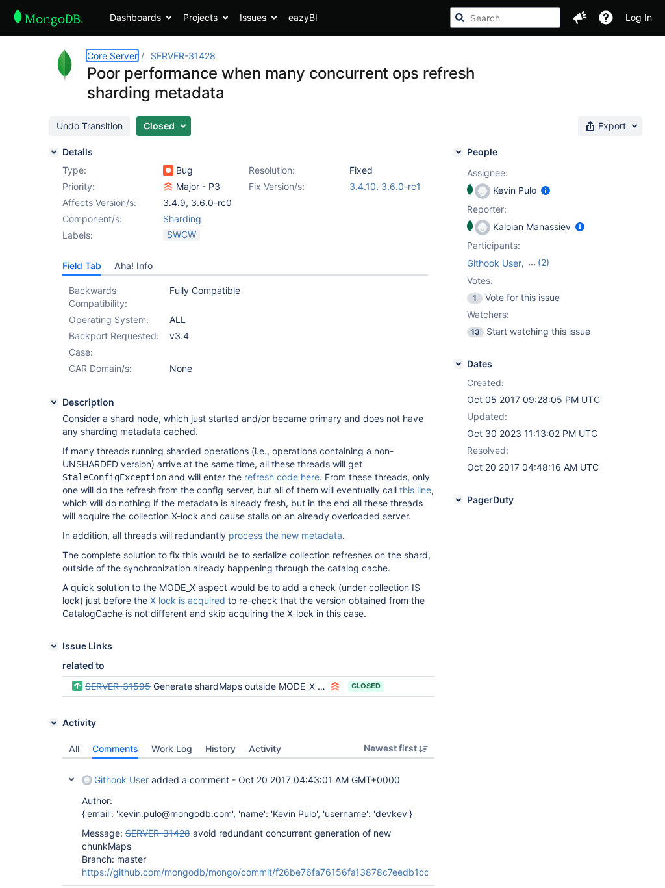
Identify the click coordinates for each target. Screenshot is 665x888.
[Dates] (458, 364)
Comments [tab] (115, 748)
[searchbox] (505, 17)
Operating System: (109, 319)
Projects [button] (200, 17)
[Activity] (53, 722)
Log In (638, 17)
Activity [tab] (265, 748)
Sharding (182, 218)
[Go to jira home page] (48, 18)
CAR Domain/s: (100, 368)
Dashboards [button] (135, 17)
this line (415, 489)
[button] (580, 17)
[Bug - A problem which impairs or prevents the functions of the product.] (168, 170)
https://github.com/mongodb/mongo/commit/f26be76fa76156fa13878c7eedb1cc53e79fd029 (282, 872)
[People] (458, 152)
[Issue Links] (53, 646)
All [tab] (74, 748)
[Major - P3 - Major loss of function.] (168, 186)
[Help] (606, 17)
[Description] (53, 402)
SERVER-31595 (118, 686)
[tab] (82, 266)
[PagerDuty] (458, 499)
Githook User (121, 779)
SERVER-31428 (183, 55)
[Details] (53, 152)
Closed (366, 685)
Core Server (112, 55)
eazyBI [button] (303, 17)
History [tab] (220, 748)
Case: (81, 352)
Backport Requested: (114, 335)
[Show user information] (545, 190)
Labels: (77, 235)
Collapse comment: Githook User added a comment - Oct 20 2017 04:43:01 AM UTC (71, 779)
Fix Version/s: (277, 186)
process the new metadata (285, 535)
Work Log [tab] (171, 748)
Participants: (493, 245)
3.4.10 (362, 186)
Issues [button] (253, 17)
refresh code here (282, 476)
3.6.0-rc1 (401, 186)
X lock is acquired (187, 600)
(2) (543, 262)
